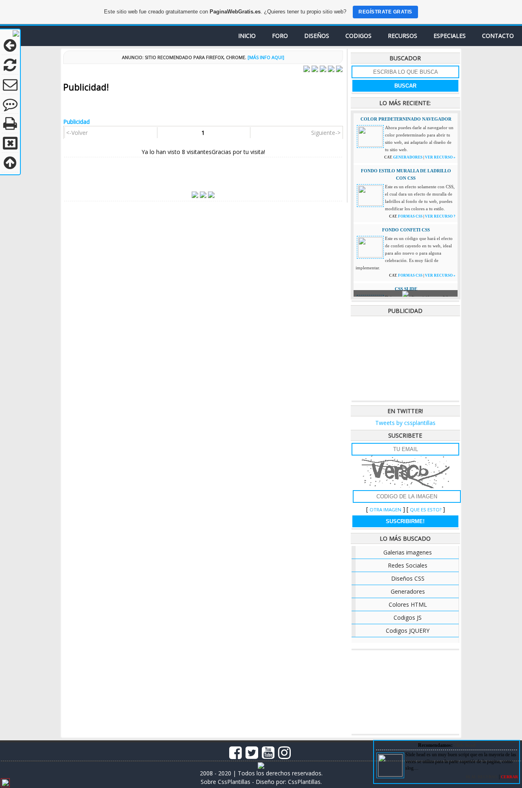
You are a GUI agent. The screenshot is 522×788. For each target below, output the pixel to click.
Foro (280, 36)
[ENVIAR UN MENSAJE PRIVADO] (10, 84)
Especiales (450, 36)
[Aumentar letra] (323, 70)
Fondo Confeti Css (406, 224)
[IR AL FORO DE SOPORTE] (10, 103)
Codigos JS (408, 617)
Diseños (316, 36)
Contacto (498, 36)
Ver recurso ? (440, 211)
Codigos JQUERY (407, 630)
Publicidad (76, 121)
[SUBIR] (10, 162)
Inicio (247, 36)
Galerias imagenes (407, 552)
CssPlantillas (304, 782)
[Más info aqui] (266, 57)
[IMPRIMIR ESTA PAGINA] (10, 123)
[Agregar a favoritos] (339, 70)
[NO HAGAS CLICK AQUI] (5, 784)
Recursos (402, 36)
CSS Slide (406, 283)
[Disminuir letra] (315, 70)
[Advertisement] (203, 170)
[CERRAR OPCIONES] (16, 35)
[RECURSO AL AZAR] (10, 64)
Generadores (407, 152)
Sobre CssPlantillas (225, 782)
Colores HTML (408, 604)
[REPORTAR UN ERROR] (10, 143)
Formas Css (410, 211)
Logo (46, 35)
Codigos (358, 36)
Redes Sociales (407, 565)
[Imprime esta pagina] (331, 70)
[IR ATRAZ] (10, 45)
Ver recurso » (440, 152)
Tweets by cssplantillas (405, 423)
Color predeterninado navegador (406, 113)
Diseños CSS (408, 578)
